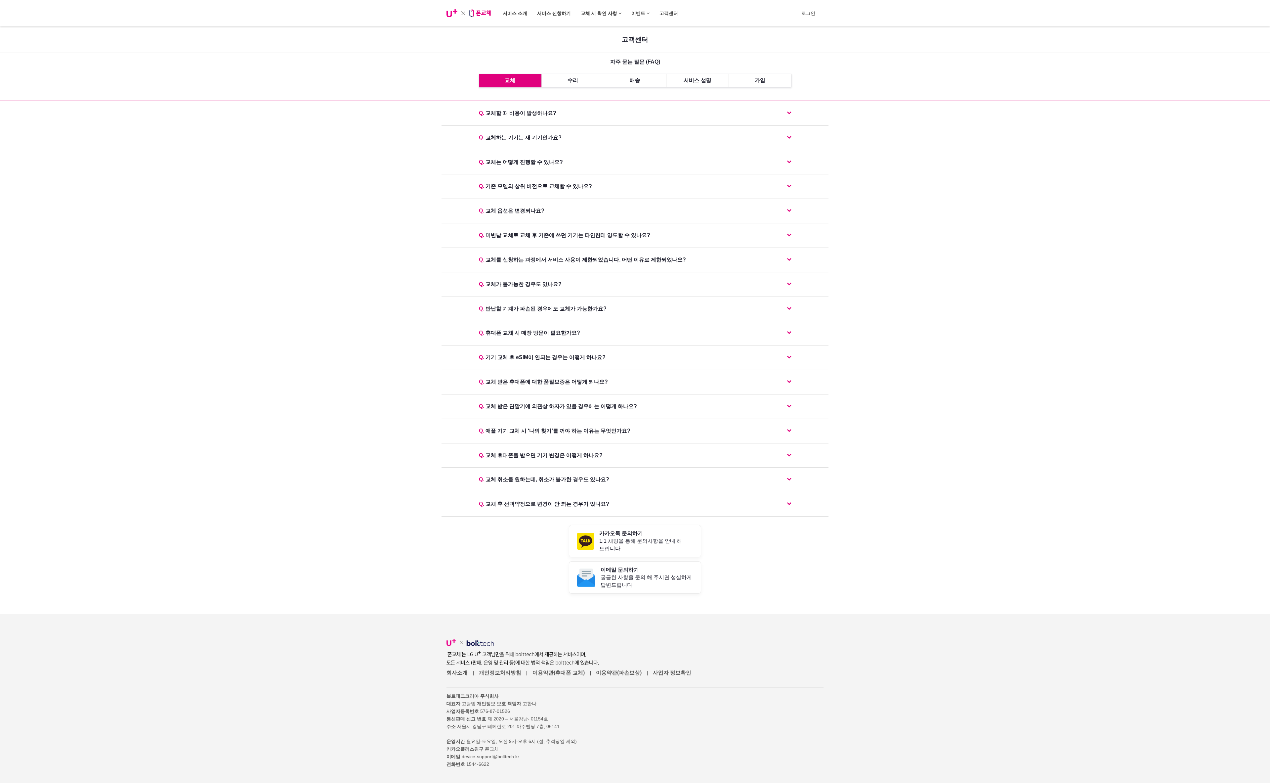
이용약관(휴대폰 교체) (558, 672)
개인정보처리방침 (500, 672)
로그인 (808, 13)
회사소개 (457, 672)
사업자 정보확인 (672, 672)
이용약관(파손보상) (619, 672)
